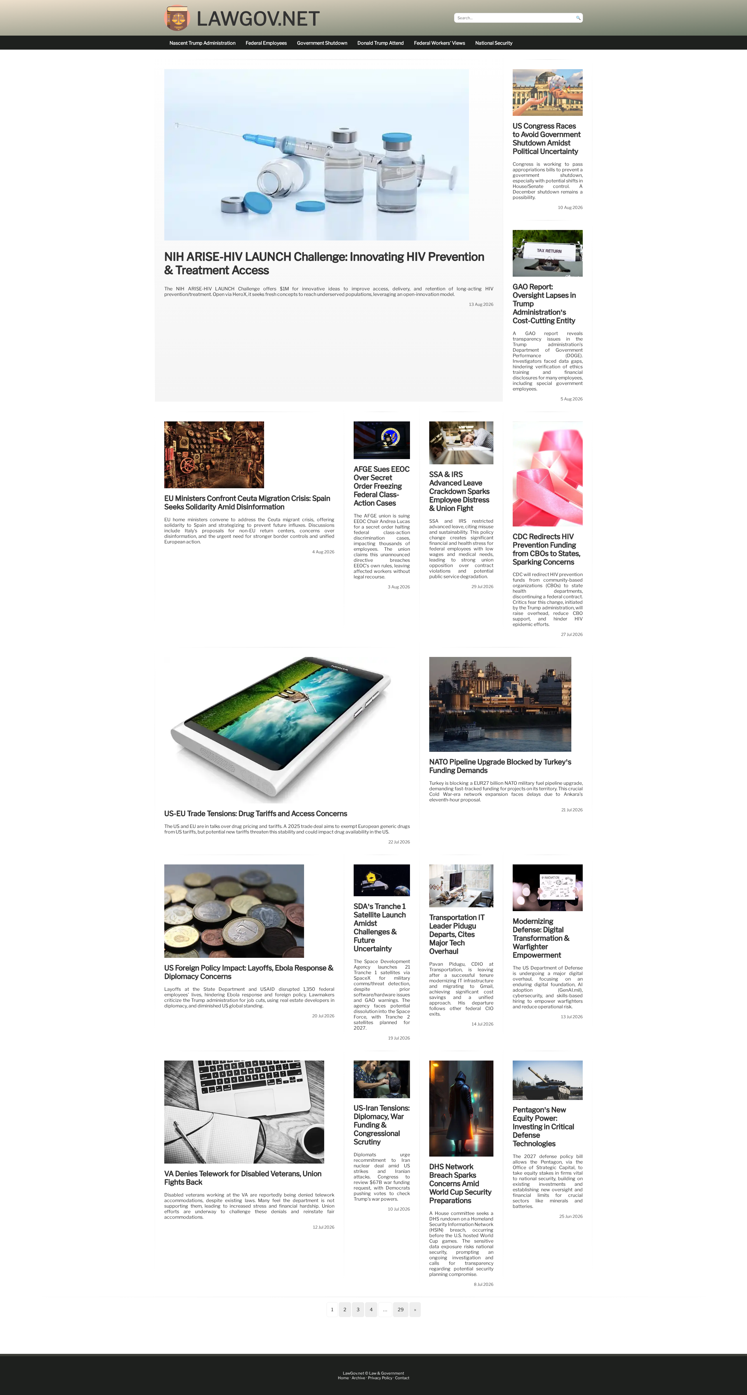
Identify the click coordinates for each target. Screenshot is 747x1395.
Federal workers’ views (439, 43)
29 (401, 1309)
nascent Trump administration (202, 43)
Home (343, 1378)
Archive (358, 1378)
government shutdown (322, 43)
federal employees (266, 43)
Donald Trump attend (380, 43)
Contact (402, 1378)
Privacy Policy (380, 1378)
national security (493, 43)
